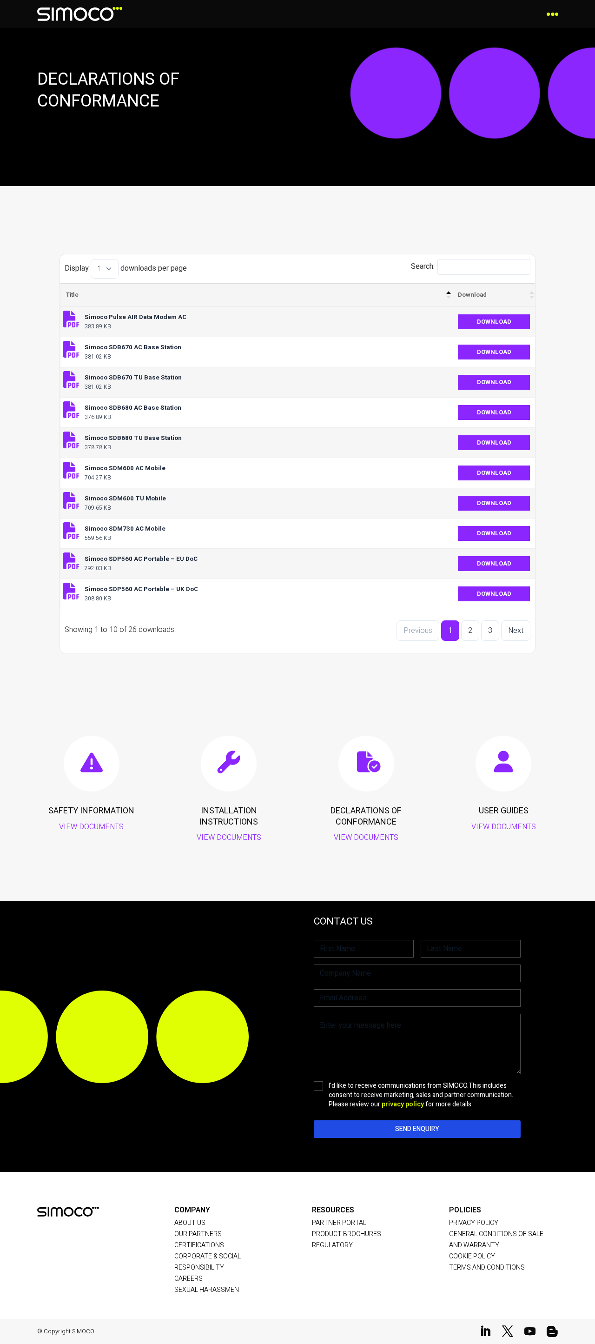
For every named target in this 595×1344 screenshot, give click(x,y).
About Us (189, 1223)
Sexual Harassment (208, 1290)
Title (72, 294)
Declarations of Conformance (366, 816)
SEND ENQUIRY (417, 1129)
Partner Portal (339, 1223)
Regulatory (332, 1245)
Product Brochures (346, 1234)
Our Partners (198, 1234)
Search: (423, 266)
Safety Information (91, 811)
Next (515, 630)
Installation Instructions (228, 816)
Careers (188, 1279)
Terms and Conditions (487, 1267)
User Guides (504, 811)
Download (472, 294)
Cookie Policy (472, 1256)
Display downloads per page (126, 268)
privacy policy (403, 1104)
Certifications (199, 1245)
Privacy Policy (473, 1223)
